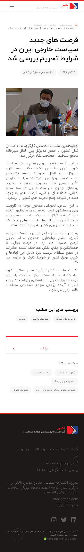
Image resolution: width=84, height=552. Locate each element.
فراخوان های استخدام (45, 25)
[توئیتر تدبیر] (63, 520)
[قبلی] (70, 111)
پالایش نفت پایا (41, 372)
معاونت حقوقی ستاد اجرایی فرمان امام (55, 390)
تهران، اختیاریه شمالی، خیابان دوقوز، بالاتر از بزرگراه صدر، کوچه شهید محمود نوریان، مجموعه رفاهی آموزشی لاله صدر (42, 487)
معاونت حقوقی (20, 390)
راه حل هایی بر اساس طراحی (61, 538)
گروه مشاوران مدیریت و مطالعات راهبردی (48, 449)
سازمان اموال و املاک (64, 381)
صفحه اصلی (66, 25)
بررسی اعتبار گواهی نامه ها (57, 470)
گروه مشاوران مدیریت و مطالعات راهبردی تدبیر (50, 6)
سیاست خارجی (40, 319)
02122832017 (67, 506)
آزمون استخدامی (66, 372)
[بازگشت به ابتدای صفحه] (17, 534)
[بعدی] (13, 111)
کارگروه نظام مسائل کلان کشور (38, 72)
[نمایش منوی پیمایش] (12, 6)
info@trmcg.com (65, 499)
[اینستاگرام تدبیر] (53, 520)
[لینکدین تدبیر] (73, 520)
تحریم (22, 319)
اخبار (74, 456)
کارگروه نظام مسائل (65, 319)
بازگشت (44, 349)
